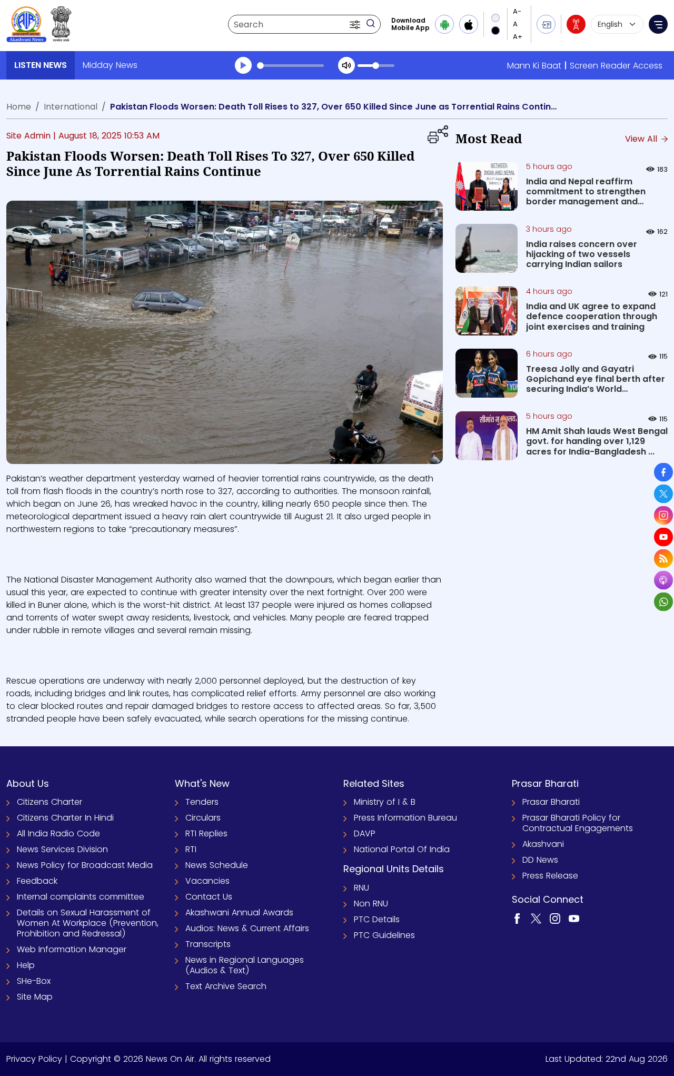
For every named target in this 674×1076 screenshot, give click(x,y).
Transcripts (208, 944)
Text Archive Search (225, 986)
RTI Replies (206, 833)
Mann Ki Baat (534, 66)
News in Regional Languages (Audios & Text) (244, 965)
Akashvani (543, 844)
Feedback (37, 881)
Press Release (550, 876)
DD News (540, 860)
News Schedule (216, 865)
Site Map (35, 997)
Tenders (202, 802)
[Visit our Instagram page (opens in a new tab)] (555, 918)
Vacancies (207, 881)
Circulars (203, 818)
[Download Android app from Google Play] (444, 24)
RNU (361, 888)
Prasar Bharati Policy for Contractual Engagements (577, 823)
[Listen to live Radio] (576, 24)
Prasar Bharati (551, 802)
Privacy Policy (34, 1059)
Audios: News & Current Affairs (247, 928)
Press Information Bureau (405, 818)
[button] (356, 24)
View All (642, 139)
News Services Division (62, 849)
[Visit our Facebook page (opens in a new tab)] (517, 918)
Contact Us (208, 897)
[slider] (290, 66)
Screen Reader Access (616, 66)
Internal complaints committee (80, 897)
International (70, 107)
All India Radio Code (58, 833)
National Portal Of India (402, 849)
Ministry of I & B (384, 802)
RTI (190, 849)
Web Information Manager (71, 949)
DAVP (364, 833)
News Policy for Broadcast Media (85, 865)
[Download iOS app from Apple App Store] (468, 24)
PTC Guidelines (384, 935)
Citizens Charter (49, 802)
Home (18, 107)
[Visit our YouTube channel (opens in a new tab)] (574, 918)
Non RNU (371, 903)
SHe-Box (34, 981)
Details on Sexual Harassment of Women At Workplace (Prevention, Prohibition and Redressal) (87, 923)
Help (26, 965)
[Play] (243, 65)
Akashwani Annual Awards (239, 912)
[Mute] (346, 65)
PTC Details (377, 919)
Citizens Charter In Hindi (65, 818)
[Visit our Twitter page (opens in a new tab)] (536, 918)
